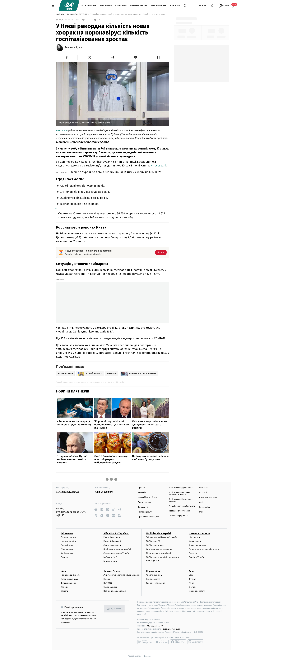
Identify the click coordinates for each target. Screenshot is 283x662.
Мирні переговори (112, 545)
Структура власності (208, 497)
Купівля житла (153, 579)
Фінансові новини (198, 545)
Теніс (191, 583)
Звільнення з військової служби (161, 537)
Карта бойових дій (112, 541)
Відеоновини (67, 549)
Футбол (192, 579)
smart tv (178, 641)
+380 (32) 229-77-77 (154, 626)
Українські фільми (69, 579)
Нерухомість (153, 571)
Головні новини (68, 537)
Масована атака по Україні (116, 553)
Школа (106, 579)
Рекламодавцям (145, 512)
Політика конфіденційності (181, 488)
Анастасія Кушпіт (74, 47)
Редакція (142, 492)
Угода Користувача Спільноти (182, 506)
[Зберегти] (158, 57)
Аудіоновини (67, 553)
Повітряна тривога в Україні (117, 549)
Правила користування (148, 517)
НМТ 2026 (107, 583)
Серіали (64, 591)
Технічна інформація (178, 516)
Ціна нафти (194, 537)
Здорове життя (139, 5)
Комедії (64, 587)
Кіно (63, 571)
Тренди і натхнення (155, 583)
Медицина (121, 5)
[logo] (69, 6)
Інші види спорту (197, 591)
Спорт (192, 571)
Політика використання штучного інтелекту (179, 493)
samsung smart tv (195, 641)
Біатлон (192, 587)
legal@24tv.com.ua (171, 629)
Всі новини (67, 533)
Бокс (191, 575)
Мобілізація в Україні (158, 533)
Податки (193, 553)
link (95, 509)
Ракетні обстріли (111, 537)
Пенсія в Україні (196, 557)
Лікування (105, 5)
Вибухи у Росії (110, 557)
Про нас (141, 488)
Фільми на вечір (68, 583)
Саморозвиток (110, 587)
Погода (64, 557)
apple (162, 641)
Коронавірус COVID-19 (77, 14)
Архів (201, 502)
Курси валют (195, 541)
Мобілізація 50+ (153, 541)
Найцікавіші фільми (70, 575)
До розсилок (114, 609)
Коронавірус (89, 5)
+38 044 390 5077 (104, 492)
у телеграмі (158, 165)
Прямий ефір (67, 545)
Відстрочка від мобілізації (158, 553)
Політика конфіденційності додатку (181, 500)
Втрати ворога (110, 561)
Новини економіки (199, 533)
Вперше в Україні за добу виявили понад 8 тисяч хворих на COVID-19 (115, 172)
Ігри (201, 512)
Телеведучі (143, 507)
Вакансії (203, 492)
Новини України (68, 541)
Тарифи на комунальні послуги (204, 549)
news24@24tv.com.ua (67, 492)
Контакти (203, 488)
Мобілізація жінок (155, 545)
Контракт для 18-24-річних (159, 549)
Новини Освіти (111, 571)
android (145, 641)
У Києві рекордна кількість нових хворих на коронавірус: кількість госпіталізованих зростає (129, 14)
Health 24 (60, 14)
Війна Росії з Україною (116, 533)
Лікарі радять (158, 5)
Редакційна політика (147, 497)
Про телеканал (144, 502)
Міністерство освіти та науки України (121, 575)
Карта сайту (204, 507)
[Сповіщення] (212, 6)
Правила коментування (179, 511)
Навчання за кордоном (114, 591)
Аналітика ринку (154, 575)
